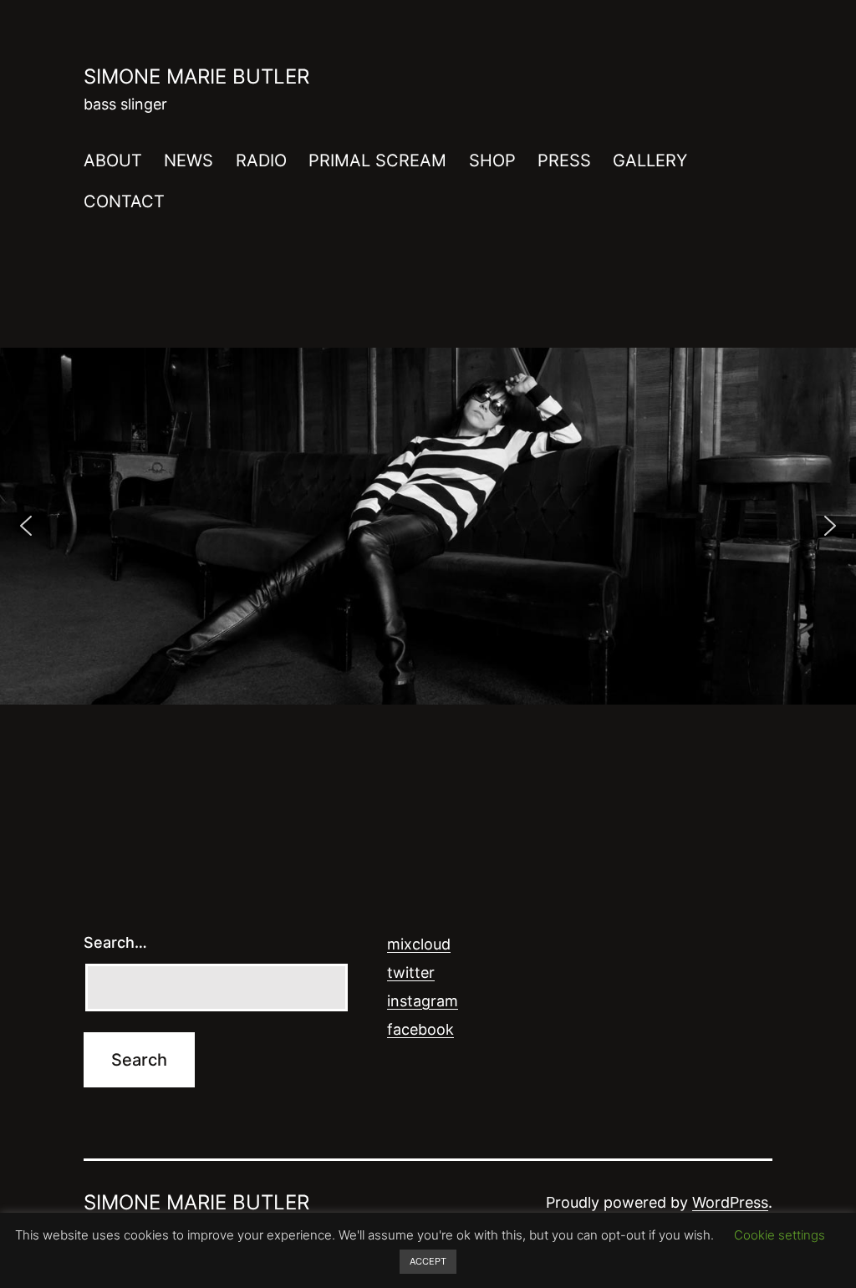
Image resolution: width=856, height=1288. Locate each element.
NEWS (188, 160)
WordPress (730, 1202)
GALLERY (650, 160)
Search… (115, 942)
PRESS (564, 160)
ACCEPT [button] (428, 1261)
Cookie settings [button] (779, 1235)
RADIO (261, 160)
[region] (428, 526)
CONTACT (124, 201)
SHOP (492, 160)
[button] (26, 525)
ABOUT (113, 160)
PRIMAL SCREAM (377, 160)
